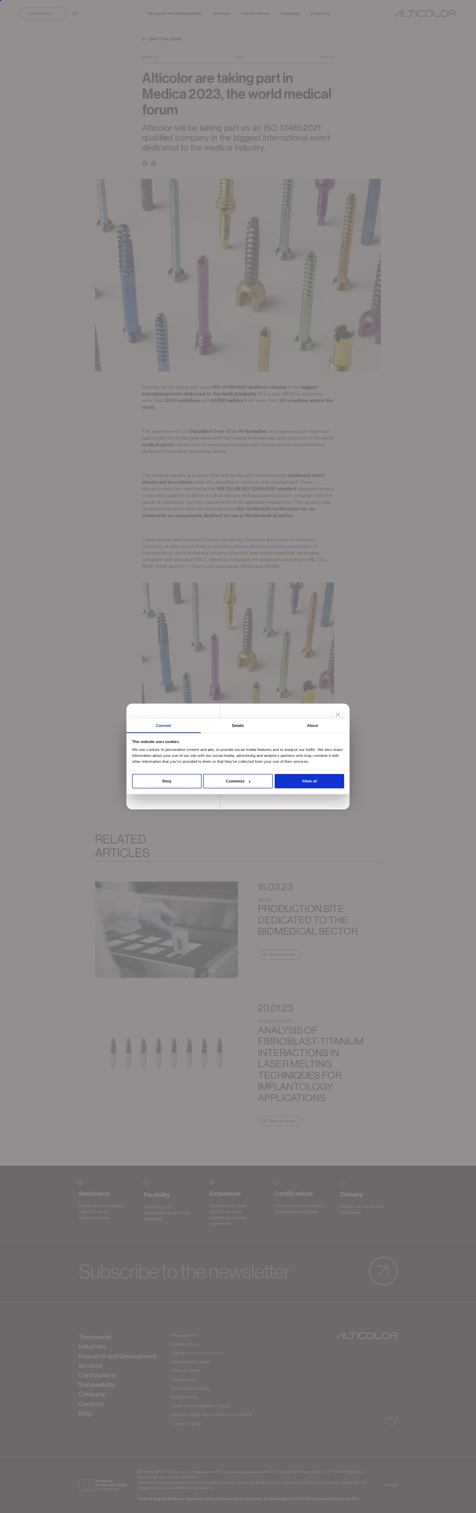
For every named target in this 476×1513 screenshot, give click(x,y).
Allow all (309, 781)
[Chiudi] (338, 715)
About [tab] (312, 725)
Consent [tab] (163, 725)
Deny (166, 781)
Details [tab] (238, 725)
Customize (235, 781)
